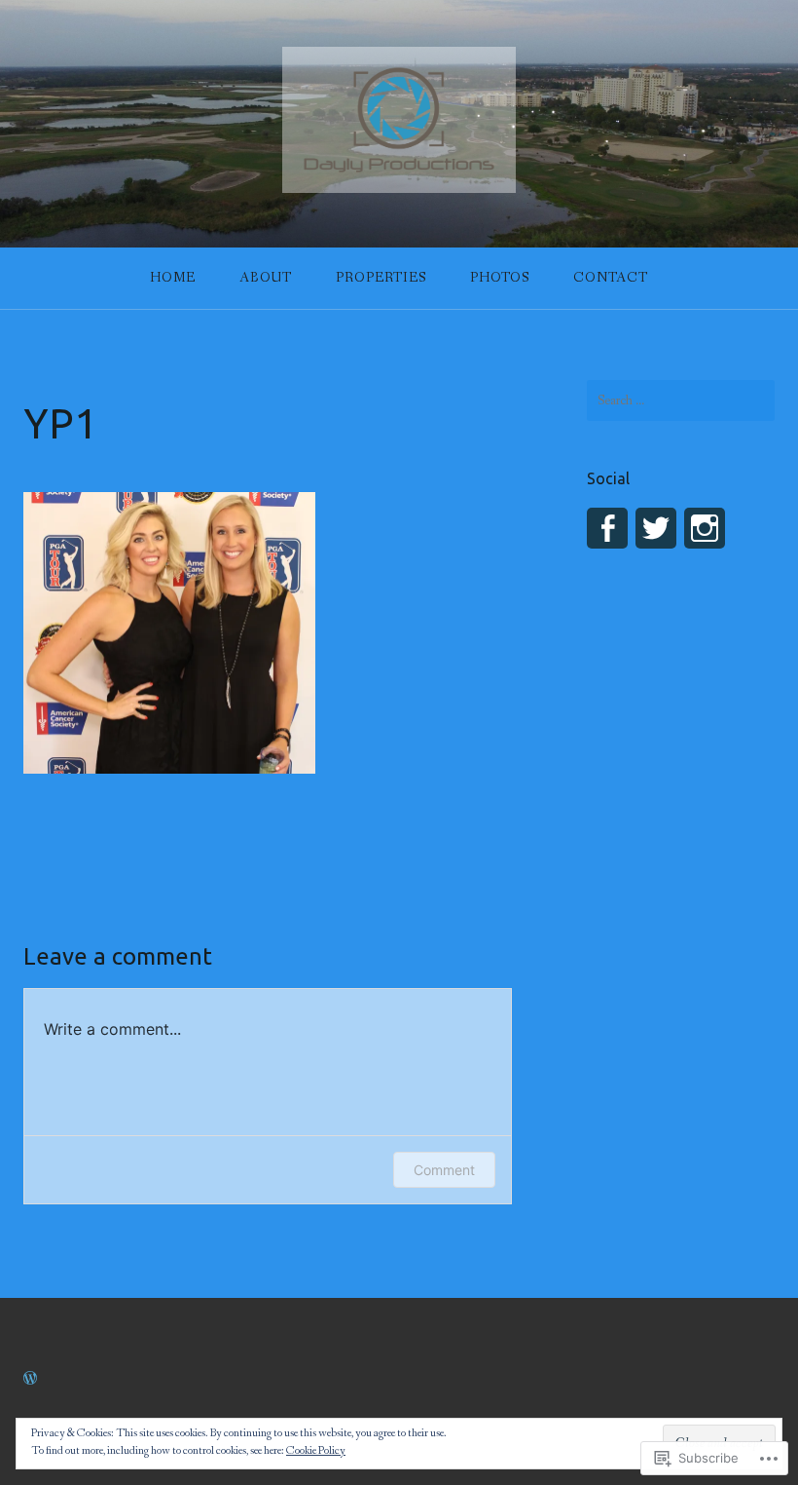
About (265, 277)
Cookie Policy (315, 1451)
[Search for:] (681, 400)
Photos (499, 277)
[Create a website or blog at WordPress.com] (30, 1379)
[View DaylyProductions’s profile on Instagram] (704, 528)
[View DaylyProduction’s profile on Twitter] (655, 528)
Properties (381, 277)
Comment (444, 1169)
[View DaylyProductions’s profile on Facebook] (607, 528)
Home (173, 277)
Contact (610, 277)
